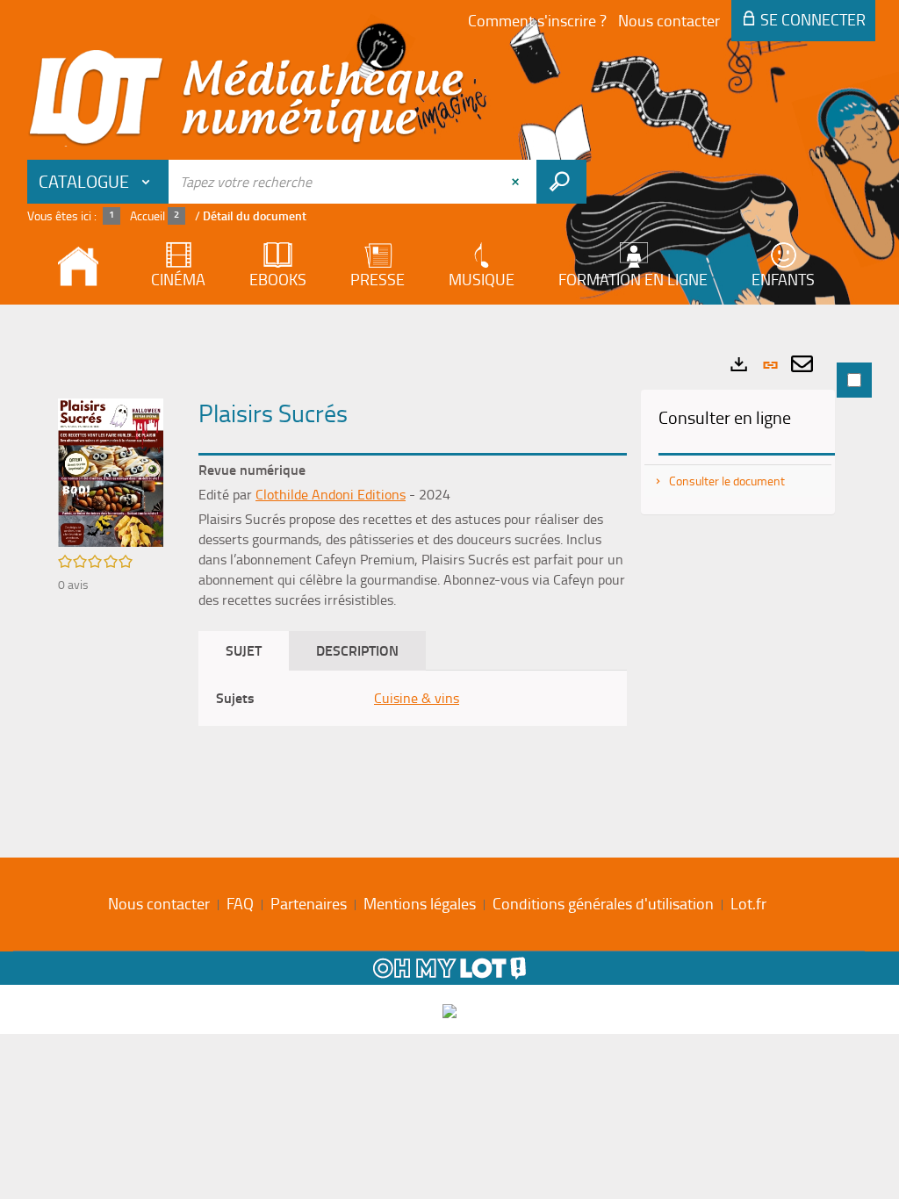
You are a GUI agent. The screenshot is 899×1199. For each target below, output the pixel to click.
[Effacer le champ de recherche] (517, 182)
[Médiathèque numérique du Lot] (246, 98)
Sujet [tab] (244, 650)
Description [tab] (357, 650)
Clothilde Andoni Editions (330, 494)
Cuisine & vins (416, 697)
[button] (110, 470)
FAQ (240, 903)
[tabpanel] (449, 576)
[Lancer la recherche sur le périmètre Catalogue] (561, 182)
